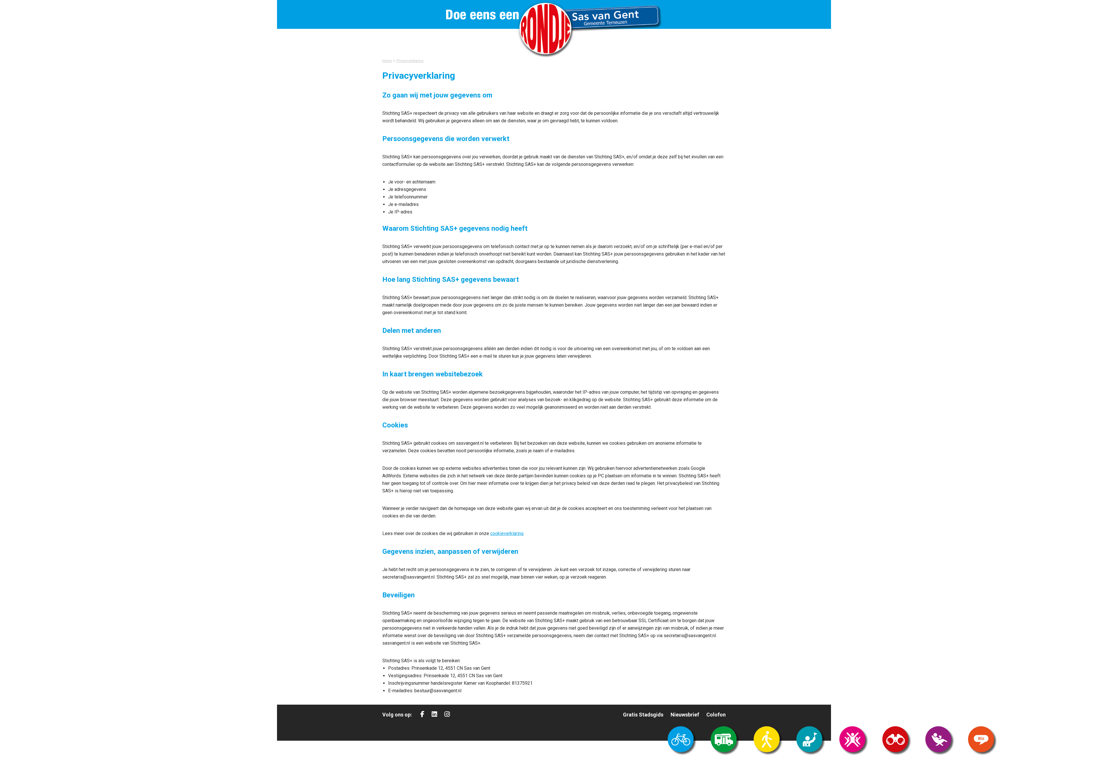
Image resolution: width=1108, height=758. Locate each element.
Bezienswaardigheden (895, 739)
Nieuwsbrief (685, 715)
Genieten (938, 739)
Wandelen (767, 739)
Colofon (716, 715)
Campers (724, 739)
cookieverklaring (506, 533)
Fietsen (681, 739)
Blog (981, 739)
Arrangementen (810, 739)
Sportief (852, 739)
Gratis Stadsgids (643, 715)
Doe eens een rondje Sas (554, 29)
